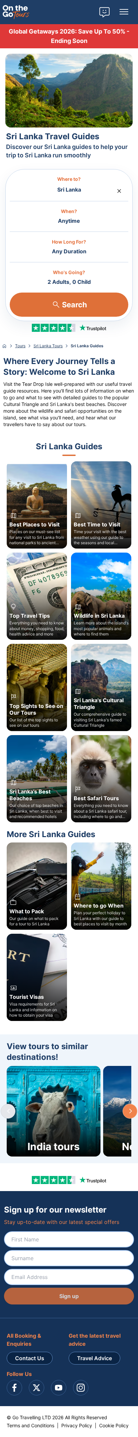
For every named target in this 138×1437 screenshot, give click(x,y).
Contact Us (29, 1358)
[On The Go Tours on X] (36, 1387)
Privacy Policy (76, 1425)
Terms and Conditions (30, 1425)
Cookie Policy (114, 1425)
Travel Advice (94, 1358)
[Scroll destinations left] (8, 1111)
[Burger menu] (124, 12)
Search (74, 304)
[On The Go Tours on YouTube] (58, 1387)
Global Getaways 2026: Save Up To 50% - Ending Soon (69, 36)
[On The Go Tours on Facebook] (14, 1387)
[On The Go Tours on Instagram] (80, 1387)
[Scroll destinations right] (130, 1111)
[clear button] (119, 189)
